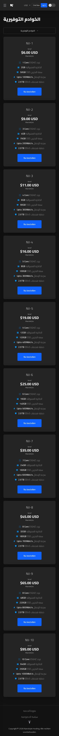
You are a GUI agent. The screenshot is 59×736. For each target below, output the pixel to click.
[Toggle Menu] (4, 5)
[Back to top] (29, 722)
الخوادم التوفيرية (28, 31)
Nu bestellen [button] (29, 91)
